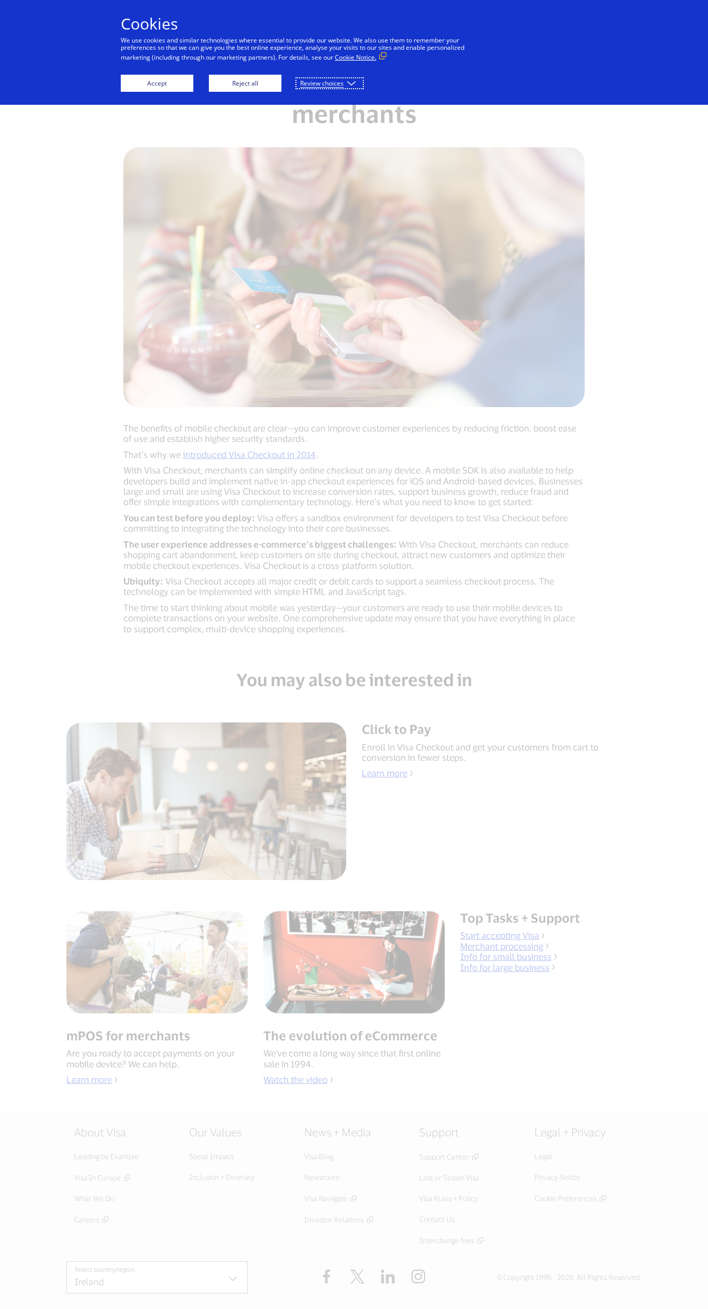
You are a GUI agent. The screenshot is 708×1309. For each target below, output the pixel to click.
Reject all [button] (245, 83)
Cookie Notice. (355, 57)
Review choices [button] (322, 83)
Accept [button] (157, 83)
